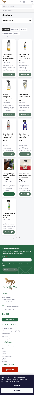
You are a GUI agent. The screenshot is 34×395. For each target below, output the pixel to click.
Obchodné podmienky (7, 328)
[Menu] (32, 2)
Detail (9, 193)
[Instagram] (7, 313)
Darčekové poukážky (7, 339)
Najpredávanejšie (7, 33)
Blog (3, 348)
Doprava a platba (6, 333)
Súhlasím (17, 390)
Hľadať (30, 6)
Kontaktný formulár (10, 319)
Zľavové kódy (5, 336)
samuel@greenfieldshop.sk (12, 306)
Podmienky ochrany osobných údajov (11, 331)
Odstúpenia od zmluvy (7, 356)
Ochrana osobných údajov (8, 346)
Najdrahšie (24, 29)
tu (18, 381)
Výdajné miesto (5, 359)
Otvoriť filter (8, 20)
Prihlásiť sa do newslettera (10, 269)
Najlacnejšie (14, 29)
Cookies (4, 353)
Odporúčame (5, 29)
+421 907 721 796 (9, 309)
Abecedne (16, 33)
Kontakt (4, 351)
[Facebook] (3, 313)
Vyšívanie (4, 361)
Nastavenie (17, 385)
